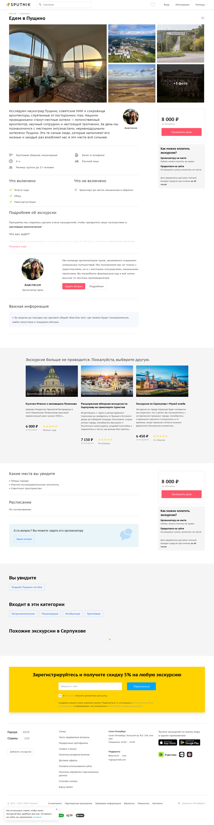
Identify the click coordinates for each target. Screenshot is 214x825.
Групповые (94, 613)
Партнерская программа (78, 803)
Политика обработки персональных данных (79, 774)
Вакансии (129, 803)
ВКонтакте (114, 755)
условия (37, 817)
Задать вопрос (74, 286)
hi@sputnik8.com (117, 759)
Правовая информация (108, 803)
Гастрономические (23, 613)
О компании (55, 803)
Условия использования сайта (75, 766)
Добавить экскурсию (20, 751)
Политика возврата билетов (74, 754)
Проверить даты (182, 132)
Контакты (157, 803)
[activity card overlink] (52, 416)
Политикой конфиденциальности (126, 706)
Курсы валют (66, 787)
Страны (18, 738)
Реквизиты (143, 803)
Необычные (72, 613)
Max (124, 755)
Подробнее (96, 286)
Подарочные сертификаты (73, 743)
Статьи (62, 731)
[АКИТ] (181, 754)
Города (18, 732)
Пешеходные (50, 613)
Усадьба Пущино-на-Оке (27, 587)
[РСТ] (189, 754)
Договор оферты (68, 760)
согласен (69, 695)
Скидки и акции (67, 748)
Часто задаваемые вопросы (74, 737)
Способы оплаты (68, 781)
